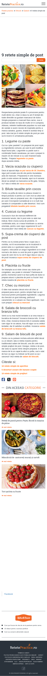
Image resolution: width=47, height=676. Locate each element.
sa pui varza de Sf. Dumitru (32, 170)
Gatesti (26, 10)
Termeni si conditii (23, 653)
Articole (18, 10)
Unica (33, 659)
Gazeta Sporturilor (25, 661)
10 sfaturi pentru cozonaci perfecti (16, 628)
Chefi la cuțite (29, 664)
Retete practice (7, 10)
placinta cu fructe (25, 280)
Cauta (41, 60)
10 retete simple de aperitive (15, 366)
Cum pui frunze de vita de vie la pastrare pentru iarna (22, 625)
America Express (18, 664)
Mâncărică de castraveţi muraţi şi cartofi (20, 457)
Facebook (8, 594)
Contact (40, 655)
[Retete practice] (13, 3)
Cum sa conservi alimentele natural (16, 632)
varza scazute (26, 184)
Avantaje (39, 659)
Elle (16, 661)
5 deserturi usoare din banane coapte (19, 370)
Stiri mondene (8, 661)
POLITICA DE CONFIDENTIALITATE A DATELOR (17, 657)
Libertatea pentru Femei (13, 659)
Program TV (26, 659)
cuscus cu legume (35, 229)
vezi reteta (7, 427)
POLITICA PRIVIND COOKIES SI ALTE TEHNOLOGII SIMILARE (20, 655)
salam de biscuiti (30, 356)
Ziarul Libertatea (36, 657)
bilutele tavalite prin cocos (23, 206)
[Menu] (43, 3)
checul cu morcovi (21, 303)
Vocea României (38, 661)
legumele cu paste (25, 158)
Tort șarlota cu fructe (11, 491)
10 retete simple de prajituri (14, 373)
